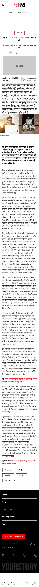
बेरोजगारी (7, 475)
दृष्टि (19, 470)
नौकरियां (20, 475)
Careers (16, 544)
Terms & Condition (7, 547)
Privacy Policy (30, 544)
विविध (18, 33)
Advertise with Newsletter (13, 536)
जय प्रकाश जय (17, 53)
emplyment (9, 480)
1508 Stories (27, 53)
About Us (5, 544)
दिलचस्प (7, 470)
